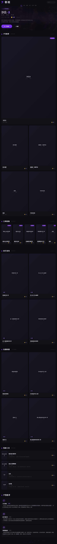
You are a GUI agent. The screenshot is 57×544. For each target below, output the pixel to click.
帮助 (35, 540)
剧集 (27, 5)
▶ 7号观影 (6, 26)
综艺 (30, 5)
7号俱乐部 (43, 540)
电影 (24, 5)
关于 (31, 540)
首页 (21, 5)
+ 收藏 (16, 26)
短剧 (36, 5)
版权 (38, 540)
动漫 (33, 5)
